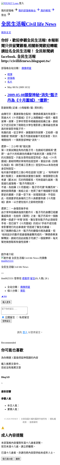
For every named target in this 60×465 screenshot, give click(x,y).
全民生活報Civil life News (28, 24)
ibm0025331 (7, 261)
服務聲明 (34, 422)
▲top (4, 296)
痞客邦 (26, 278)
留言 (32, 278)
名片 (9, 82)
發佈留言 (6, 321)
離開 (18, 459)
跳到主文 (6, 32)
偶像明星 (26, 68)
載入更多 (6, 302)
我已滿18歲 (7, 459)
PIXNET (14, 419)
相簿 (9, 74)
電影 (22, 290)
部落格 (11, 78)
